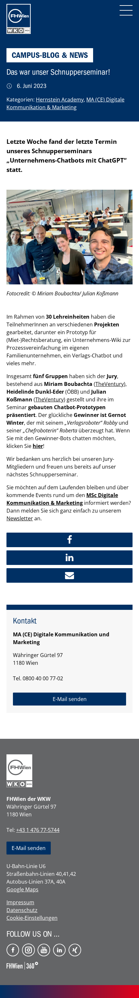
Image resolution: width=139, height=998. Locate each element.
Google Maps (22, 889)
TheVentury (109, 384)
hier (38, 446)
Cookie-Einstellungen (32, 917)
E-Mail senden (29, 848)
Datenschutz (21, 910)
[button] (69, 540)
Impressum (20, 902)
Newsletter (19, 518)
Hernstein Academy (60, 99)
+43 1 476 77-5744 (37, 829)
